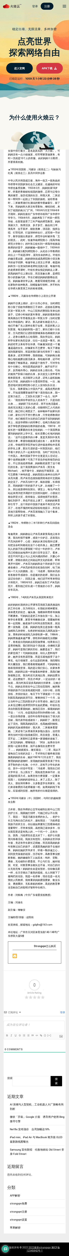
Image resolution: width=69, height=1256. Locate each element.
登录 (62, 1012)
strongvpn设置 (18, 1219)
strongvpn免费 (18, 1203)
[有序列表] (24, 1035)
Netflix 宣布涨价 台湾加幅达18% (30, 1129)
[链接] (41, 1035)
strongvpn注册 (18, 1211)
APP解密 (15, 1195)
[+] (49, 1035)
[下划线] (15, 1035)
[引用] (32, 1035)
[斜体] (11, 1035)
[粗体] (7, 1035)
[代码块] (36, 1035)
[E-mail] (15, 957)
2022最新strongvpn (39, 1247)
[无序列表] (28, 1035)
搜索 (10, 1078)
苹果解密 (15, 1227)
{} (45, 1035)
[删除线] (20, 1035)
